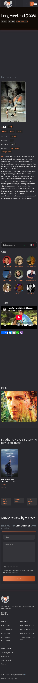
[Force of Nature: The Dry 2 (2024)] (9, 463)
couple (3, 184)
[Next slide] (33, 406)
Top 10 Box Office (7, 629)
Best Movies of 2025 (27, 629)
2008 (10, 127)
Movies (11, 21)
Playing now (5, 656)
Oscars (3, 664)
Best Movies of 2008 (31, 501)
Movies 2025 (5, 637)
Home (4, 21)
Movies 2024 (5, 641)
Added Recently (6, 660)
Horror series (17, 500)
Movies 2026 (5, 633)
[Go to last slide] (4, 406)
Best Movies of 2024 (27, 633)
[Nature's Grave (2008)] (19, 406)
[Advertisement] (19, 55)
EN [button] (25, 4)
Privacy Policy (12, 679)
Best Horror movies (5, 501)
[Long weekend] (13, 101)
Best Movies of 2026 (27, 626)
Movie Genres (5, 626)
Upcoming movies (7, 653)
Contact (3, 679)
